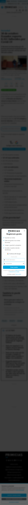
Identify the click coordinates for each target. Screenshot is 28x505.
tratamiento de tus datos (14, 271)
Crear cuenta (14, 267)
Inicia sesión (18, 274)
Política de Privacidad (19, 270)
